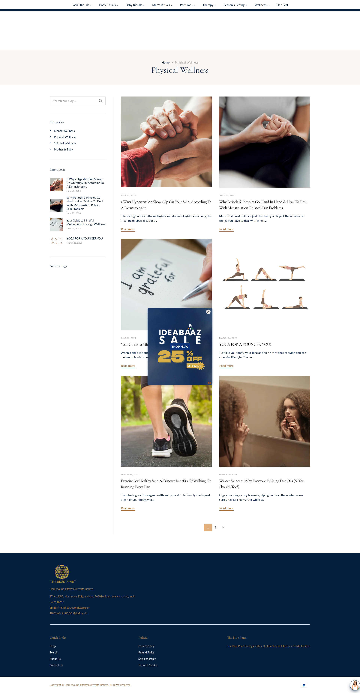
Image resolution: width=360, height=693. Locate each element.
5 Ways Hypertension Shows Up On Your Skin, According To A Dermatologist (85, 182)
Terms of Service (147, 665)
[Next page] (223, 527)
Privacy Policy (146, 646)
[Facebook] (301, 588)
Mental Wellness (64, 130)
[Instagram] (308, 588)
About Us (55, 658)
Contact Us (56, 665)
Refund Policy (146, 652)
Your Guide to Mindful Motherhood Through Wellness (86, 222)
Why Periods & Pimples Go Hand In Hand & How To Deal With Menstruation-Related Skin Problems (85, 203)
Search (54, 652)
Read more (128, 229)
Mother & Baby (63, 149)
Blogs (53, 646)
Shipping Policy (147, 658)
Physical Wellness (65, 137)
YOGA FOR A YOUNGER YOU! (85, 238)
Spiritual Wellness (65, 143)
